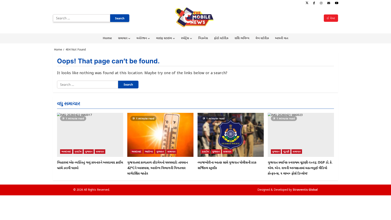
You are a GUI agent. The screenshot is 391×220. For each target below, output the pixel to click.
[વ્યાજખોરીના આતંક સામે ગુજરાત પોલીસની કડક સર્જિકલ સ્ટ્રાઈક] (231, 135)
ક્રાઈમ (78, 151)
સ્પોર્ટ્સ (185, 38)
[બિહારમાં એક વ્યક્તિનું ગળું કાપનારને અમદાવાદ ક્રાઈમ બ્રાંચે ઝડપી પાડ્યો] (90, 135)
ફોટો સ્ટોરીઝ (221, 38)
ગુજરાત (88, 151)
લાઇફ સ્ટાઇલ (164, 38)
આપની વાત (281, 38)
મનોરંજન (141, 38)
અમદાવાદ (66, 151)
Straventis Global (305, 190)
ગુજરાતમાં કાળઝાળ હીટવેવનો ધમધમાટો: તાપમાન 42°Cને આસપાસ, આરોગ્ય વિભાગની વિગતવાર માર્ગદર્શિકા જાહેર (157, 168)
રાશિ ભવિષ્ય (241, 38)
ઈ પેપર (331, 18)
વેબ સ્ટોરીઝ (262, 38)
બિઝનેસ (203, 38)
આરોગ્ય (149, 151)
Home (107, 38)
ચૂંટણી (286, 151)
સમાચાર (122, 38)
